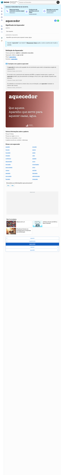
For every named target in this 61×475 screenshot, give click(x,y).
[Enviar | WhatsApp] (58, 21)
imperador (35, 179)
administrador (36, 176)
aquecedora (14, 59)
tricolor (8, 150)
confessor (8, 158)
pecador (34, 147)
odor (33, 155)
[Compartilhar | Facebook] (55, 21)
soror (33, 161)
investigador (35, 164)
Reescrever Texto (32, 43)
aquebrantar (32, 241)
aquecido (32, 250)
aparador (8, 173)
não (13, 185)
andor (33, 153)
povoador (8, 164)
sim (8, 185)
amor (33, 167)
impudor (8, 155)
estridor (34, 170)
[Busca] (58, 2)
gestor (34, 150)
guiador (34, 158)
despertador (9, 161)
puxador (8, 147)
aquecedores (12, 57)
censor (7, 170)
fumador (8, 179)
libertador (34, 173)
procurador (8, 176)
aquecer (32, 247)
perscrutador (9, 167)
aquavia (32, 238)
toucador (8, 153)
